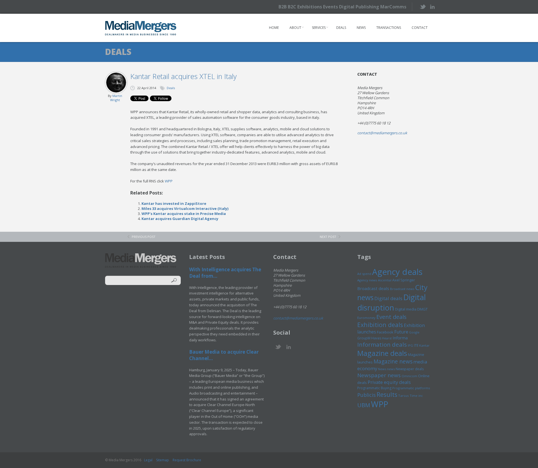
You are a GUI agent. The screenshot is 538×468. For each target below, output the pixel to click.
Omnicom (409, 376)
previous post (144, 237)
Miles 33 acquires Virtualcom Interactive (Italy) (185, 208)
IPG (410, 345)
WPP (169, 181)
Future (401, 332)
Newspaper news (379, 375)
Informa (400, 337)
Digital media (405, 309)
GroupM (363, 338)
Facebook (385, 332)
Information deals (382, 344)
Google (414, 332)
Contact (420, 27)
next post (328, 237)
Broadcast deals (373, 288)
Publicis (366, 394)
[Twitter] (422, 6)
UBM (363, 405)
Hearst (387, 338)
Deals (341, 27)
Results (387, 394)
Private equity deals (389, 382)
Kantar (424, 345)
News (361, 27)
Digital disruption (391, 302)
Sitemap (162, 460)
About (295, 27)
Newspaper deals (410, 369)
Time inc (416, 395)
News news (386, 369)
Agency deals (397, 271)
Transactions (388, 27)
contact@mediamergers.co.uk (382, 132)
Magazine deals (382, 353)
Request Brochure (187, 460)
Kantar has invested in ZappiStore (174, 203)
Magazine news (393, 361)
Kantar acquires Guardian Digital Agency (180, 218)
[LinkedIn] (432, 6)
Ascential (384, 280)
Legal (148, 460)
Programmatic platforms (411, 388)
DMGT (422, 309)
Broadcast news (402, 289)
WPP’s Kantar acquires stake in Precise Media (184, 213)
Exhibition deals (380, 325)
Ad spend (364, 274)
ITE (416, 345)
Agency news (367, 280)
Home (274, 27)
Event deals (391, 317)
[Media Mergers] (141, 28)
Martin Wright (116, 98)
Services (319, 27)
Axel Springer (403, 279)
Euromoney (366, 318)
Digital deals (388, 298)
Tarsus (403, 395)
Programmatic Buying (374, 388)
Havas (376, 338)
